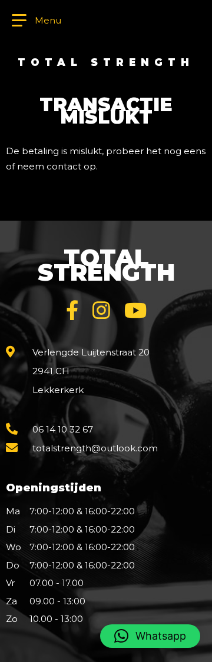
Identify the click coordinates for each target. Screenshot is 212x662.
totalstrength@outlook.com (95, 448)
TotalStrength (106, 265)
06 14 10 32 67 (62, 429)
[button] (150, 636)
